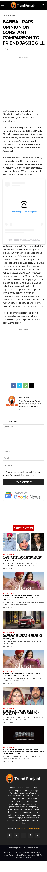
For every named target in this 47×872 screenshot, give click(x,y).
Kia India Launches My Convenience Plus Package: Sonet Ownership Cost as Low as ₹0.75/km (23, 637)
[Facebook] (13, 385)
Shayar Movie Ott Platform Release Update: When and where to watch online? (21, 598)
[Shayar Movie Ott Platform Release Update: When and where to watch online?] (23, 581)
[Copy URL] (31, 385)
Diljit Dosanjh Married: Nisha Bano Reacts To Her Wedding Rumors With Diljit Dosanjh (21, 713)
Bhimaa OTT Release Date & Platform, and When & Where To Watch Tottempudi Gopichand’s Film (23, 752)
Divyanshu (9, 49)
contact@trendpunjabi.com (28, 828)
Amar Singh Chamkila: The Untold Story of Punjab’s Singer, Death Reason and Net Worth (22, 559)
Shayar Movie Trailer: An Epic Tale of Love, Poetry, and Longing (21, 675)
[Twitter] (19, 385)
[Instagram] (16, 835)
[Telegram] (30, 835)
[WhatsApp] (25, 385)
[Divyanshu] (11, 403)
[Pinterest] (23, 835)
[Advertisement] (23, 82)
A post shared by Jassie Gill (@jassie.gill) (24, 240)
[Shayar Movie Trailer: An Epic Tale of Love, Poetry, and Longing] (23, 659)
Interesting (8, 555)
